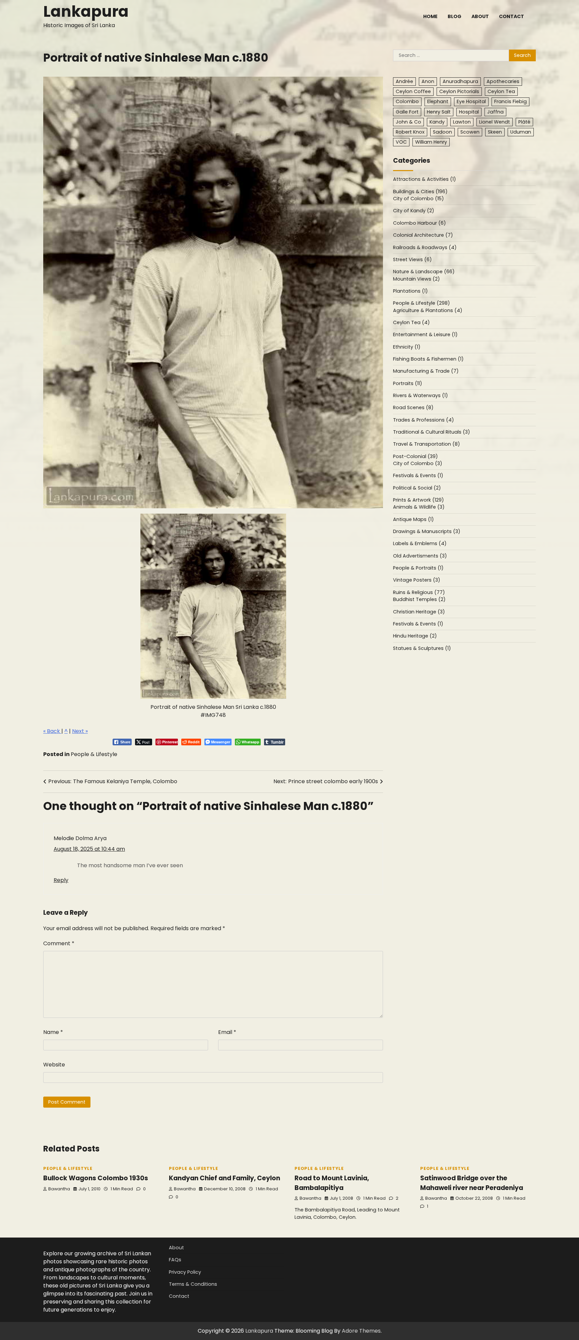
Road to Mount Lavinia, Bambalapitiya (332, 1183)
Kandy (437, 122)
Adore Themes (361, 1331)
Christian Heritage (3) (419, 611)
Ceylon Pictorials (459, 91)
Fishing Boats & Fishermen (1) (428, 359)
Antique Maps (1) (413, 519)
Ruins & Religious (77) (419, 592)
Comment (58, 943)
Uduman (520, 132)
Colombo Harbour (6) (419, 223)
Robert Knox (410, 132)
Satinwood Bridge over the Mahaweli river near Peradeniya (471, 1183)
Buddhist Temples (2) (419, 599)
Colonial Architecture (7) (423, 235)
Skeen (495, 132)
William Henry (431, 142)
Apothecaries (503, 81)
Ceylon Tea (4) (411, 322)
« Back (52, 731)
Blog (454, 16)
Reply (61, 880)
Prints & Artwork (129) (418, 500)
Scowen (469, 132)
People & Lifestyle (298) (421, 303)
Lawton (462, 122)
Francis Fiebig (510, 101)
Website (54, 1064)
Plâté (524, 122)
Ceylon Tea (501, 91)
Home (430, 16)
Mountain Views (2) (416, 279)
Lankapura (86, 11)
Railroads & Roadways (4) (425, 247)
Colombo (407, 101)
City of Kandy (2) (413, 211)
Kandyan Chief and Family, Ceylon (224, 1178)
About (480, 16)
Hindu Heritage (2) (415, 636)
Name (53, 1032)
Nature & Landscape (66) (424, 272)
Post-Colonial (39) (415, 456)
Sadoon (442, 132)
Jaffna (495, 111)
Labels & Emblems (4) (420, 543)
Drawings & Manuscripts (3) (426, 531)
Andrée (404, 81)
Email (227, 1032)
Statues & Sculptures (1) (422, 648)
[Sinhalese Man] (213, 606)
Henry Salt (439, 111)
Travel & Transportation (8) (426, 444)
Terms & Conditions (193, 1284)
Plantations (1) (410, 291)
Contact (511, 16)
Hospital (469, 111)
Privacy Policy (185, 1272)
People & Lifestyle (94, 754)
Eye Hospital (471, 101)
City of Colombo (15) (418, 199)
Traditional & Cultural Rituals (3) (431, 432)
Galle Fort (407, 111)
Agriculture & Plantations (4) (427, 310)
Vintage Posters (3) (416, 580)
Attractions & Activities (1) (424, 179)
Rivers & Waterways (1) (420, 395)
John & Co (408, 122)
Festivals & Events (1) (418, 475)
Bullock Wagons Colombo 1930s (95, 1178)
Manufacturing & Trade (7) (426, 371)
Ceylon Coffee (413, 91)
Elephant (437, 101)
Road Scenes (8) (413, 407)
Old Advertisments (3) (420, 556)
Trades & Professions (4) (423, 420)
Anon (428, 81)
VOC (401, 142)
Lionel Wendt (494, 122)
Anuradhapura (460, 81)
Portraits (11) (407, 383)
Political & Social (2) (417, 488)
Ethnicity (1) (407, 347)
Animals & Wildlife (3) (419, 507)
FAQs (175, 1259)
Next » (80, 731)
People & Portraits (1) (418, 568)
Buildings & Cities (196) (420, 192)
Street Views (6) (412, 259)
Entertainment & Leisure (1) (425, 334)
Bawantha (59, 1189)
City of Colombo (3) (417, 463)
